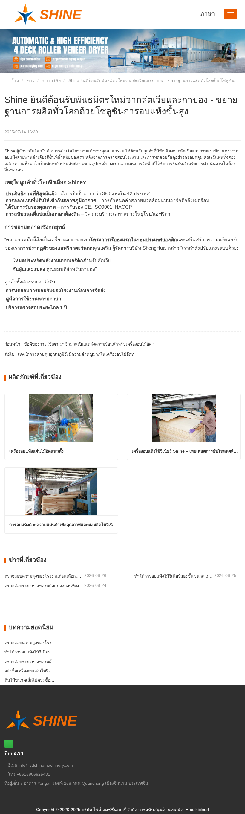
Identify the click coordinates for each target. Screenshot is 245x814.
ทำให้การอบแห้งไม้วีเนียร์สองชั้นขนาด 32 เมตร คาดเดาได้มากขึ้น (173, 576)
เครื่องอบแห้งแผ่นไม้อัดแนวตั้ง (36, 451)
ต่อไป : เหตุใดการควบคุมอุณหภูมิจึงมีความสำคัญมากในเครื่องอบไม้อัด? (69, 354)
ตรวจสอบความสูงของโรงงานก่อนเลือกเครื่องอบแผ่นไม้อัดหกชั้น (43, 576)
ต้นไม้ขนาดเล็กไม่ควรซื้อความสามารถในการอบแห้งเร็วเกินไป (30, 680)
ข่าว (31, 80)
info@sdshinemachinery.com (46, 765)
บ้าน (14, 80)
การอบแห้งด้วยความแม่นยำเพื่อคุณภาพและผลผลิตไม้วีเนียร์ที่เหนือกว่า (63, 524)
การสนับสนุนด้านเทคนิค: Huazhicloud (173, 809)
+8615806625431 (33, 774)
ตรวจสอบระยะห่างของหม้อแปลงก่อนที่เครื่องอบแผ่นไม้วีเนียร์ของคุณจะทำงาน (43, 585)
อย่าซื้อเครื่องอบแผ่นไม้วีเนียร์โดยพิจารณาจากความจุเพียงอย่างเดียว (30, 670)
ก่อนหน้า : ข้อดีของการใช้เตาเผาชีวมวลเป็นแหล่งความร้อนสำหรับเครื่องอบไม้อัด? (79, 344)
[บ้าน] (54, 14)
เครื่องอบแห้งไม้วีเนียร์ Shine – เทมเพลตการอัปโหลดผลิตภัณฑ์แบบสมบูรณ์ (186, 451)
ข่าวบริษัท (51, 80)
